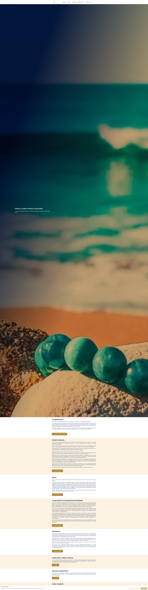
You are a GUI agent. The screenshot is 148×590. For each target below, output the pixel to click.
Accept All (144, 588)
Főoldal (64, 2)
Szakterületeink (80, 2)
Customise (131, 588)
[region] (74, 588)
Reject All (137, 588)
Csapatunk (74, 2)
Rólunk (68, 2)
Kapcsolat (87, 2)
